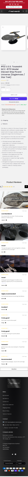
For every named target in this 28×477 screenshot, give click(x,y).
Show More (3, 283)
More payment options (14, 101)
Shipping (8, 84)
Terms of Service (7, 414)
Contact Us (5, 401)
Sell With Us (6, 398)
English (20, 463)
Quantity (3, 87)
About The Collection (8, 404)
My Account (6, 395)
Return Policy (6, 411)
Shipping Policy (6, 407)
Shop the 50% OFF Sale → (14, 7)
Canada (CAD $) (9, 463)
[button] (1, 11)
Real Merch (15, 473)
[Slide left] (11, 62)
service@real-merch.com (14, 422)
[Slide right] (16, 62)
